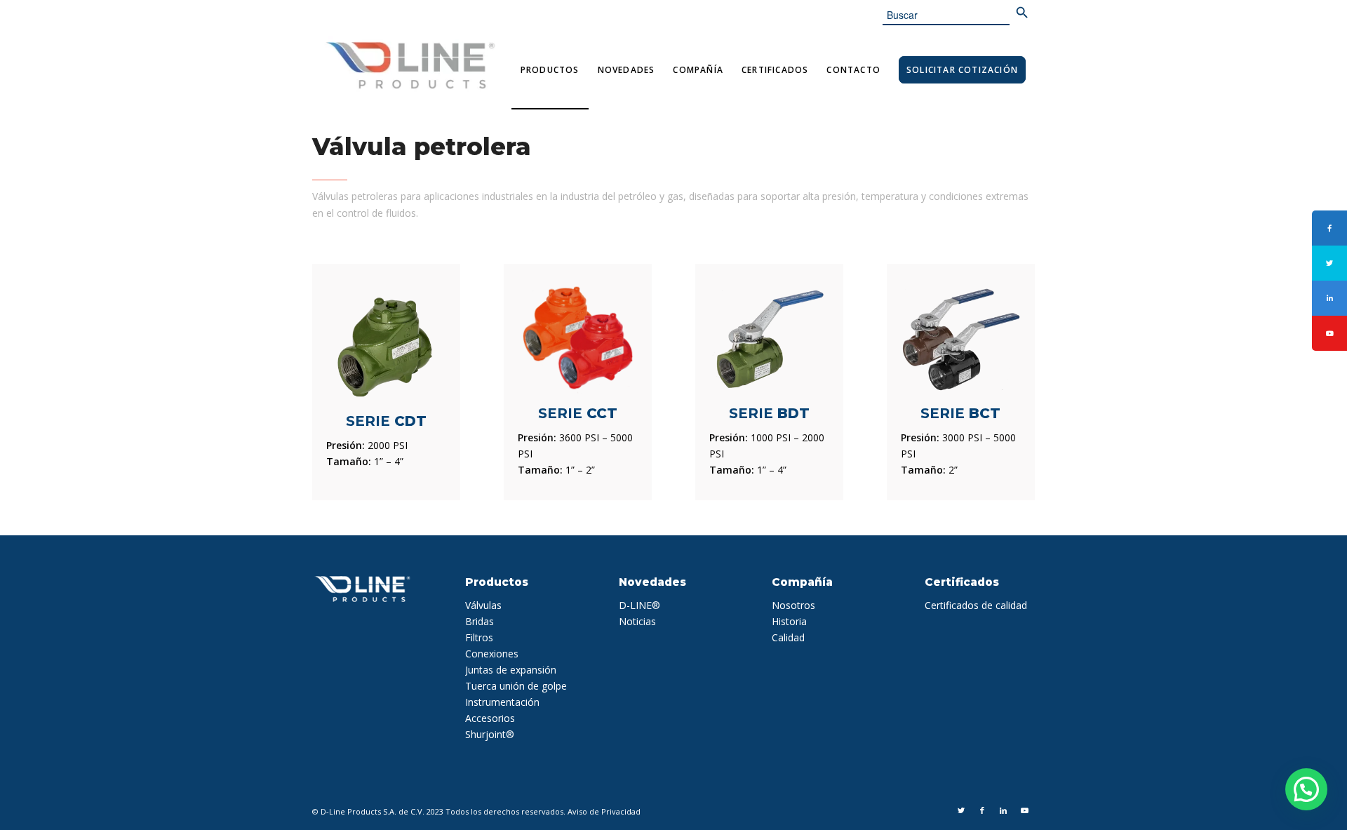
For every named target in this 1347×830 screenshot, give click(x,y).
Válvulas (483, 605)
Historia (789, 621)
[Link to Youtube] (1024, 810)
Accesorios (490, 718)
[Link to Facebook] (982, 810)
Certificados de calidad (976, 605)
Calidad (788, 637)
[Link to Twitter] (961, 810)
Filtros (479, 637)
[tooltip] (1329, 228)
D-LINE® (639, 605)
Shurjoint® (489, 734)
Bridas (479, 621)
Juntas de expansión (510, 669)
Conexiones (491, 653)
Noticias (637, 621)
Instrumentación (502, 702)
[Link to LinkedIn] (1003, 810)
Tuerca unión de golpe (516, 685)
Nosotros (793, 605)
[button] (1306, 789)
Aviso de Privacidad (604, 811)
